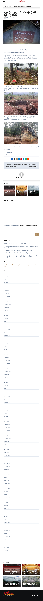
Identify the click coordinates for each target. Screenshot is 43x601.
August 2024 (6, 340)
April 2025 (6, 318)
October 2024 (7, 335)
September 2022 (7, 405)
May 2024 (6, 349)
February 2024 (7, 357)
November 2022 (7, 399)
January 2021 (7, 455)
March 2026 (6, 287)
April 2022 (6, 419)
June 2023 (6, 379)
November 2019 (7, 474)
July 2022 (6, 410)
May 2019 (6, 477)
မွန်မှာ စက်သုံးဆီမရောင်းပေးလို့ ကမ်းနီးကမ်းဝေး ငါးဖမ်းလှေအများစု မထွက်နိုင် (18, 250)
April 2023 (6, 385)
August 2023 (6, 374)
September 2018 (7, 497)
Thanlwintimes (9, 17)
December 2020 (7, 458)
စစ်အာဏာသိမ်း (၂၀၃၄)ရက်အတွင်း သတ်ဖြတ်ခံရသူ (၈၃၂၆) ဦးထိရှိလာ (17, 243)
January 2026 (7, 293)
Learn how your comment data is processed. (28, 225)
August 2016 (6, 539)
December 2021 (7, 430)
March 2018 (6, 508)
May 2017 (6, 516)
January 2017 (6, 525)
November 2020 (7, 460)
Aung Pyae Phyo (7, 264)
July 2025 (6, 310)
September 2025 (7, 304)
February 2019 (7, 483)
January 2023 (7, 393)
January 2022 (7, 427)
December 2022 (7, 396)
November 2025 (7, 299)
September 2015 (7, 553)
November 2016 (7, 530)
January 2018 (7, 513)
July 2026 (6, 276)
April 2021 (6, 446)
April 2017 (6, 519)
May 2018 (6, 505)
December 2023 (7, 363)
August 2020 (6, 469)
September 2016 (7, 536)
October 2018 (6, 494)
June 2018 (6, 502)
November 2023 (7, 366)
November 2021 (7, 433)
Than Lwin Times (9, 596)
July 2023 (6, 377)
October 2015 (6, 550)
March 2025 (6, 321)
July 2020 (6, 472)
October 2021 (6, 435)
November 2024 (7, 332)
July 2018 (6, 499)
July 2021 (6, 444)
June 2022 (6, 413)
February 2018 (7, 511)
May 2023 (6, 382)
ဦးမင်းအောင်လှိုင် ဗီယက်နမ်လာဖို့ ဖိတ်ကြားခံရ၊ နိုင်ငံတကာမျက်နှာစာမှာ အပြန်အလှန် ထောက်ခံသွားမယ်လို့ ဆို (30, 573)
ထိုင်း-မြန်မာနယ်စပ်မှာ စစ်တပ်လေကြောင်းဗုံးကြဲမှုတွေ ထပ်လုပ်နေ (16, 253)
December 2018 (7, 488)
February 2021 (7, 452)
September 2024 (7, 338)
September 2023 (7, 371)
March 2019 (6, 480)
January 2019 (7, 486)
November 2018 (7, 491)
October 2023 (6, 368)
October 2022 (7, 402)
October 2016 (6, 533)
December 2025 (7, 296)
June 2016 (6, 544)
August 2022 (6, 407)
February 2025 (7, 324)
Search (6, 231)
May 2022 (6, 416)
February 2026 (7, 290)
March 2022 (6, 421)
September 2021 (7, 438)
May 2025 (6, 315)
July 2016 (6, 541)
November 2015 (7, 547)
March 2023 (6, 388)
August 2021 (6, 441)
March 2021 (6, 449)
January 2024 (7, 360)
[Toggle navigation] (4, 1)
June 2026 (6, 279)
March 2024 (6, 354)
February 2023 (7, 391)
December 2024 (7, 329)
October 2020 (7, 463)
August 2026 (6, 273)
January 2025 (7, 326)
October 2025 (6, 301)
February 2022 (7, 424)
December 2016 (7, 527)
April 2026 (6, 285)
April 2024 (6, 352)
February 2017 (7, 522)
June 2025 (6, 313)
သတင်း (6, 188)
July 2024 (6, 343)
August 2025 (6, 307)
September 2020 (7, 466)
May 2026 (6, 282)
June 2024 (6, 346)
